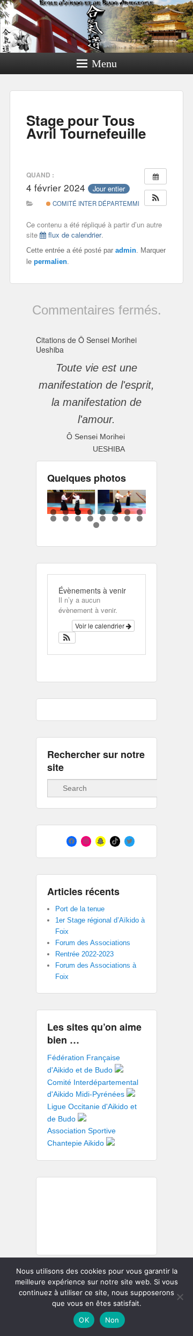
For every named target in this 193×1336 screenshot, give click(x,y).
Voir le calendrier (100, 625)
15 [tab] (127, 518)
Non (112, 1320)
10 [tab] (66, 518)
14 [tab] (115, 518)
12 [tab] (90, 518)
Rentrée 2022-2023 (84, 954)
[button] (155, 197)
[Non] (179, 1296)
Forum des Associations (92, 943)
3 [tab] (78, 512)
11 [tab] (78, 518)
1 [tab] (53, 512)
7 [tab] (127, 512)
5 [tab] (103, 512)
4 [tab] (90, 512)
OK (84, 1320)
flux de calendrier (73, 235)
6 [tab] (115, 512)
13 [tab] (103, 518)
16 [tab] (140, 518)
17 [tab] (96, 525)
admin (125, 250)
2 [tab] (66, 512)
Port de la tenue (80, 909)
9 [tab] (53, 518)
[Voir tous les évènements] (155, 176)
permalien (50, 262)
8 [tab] (140, 512)
